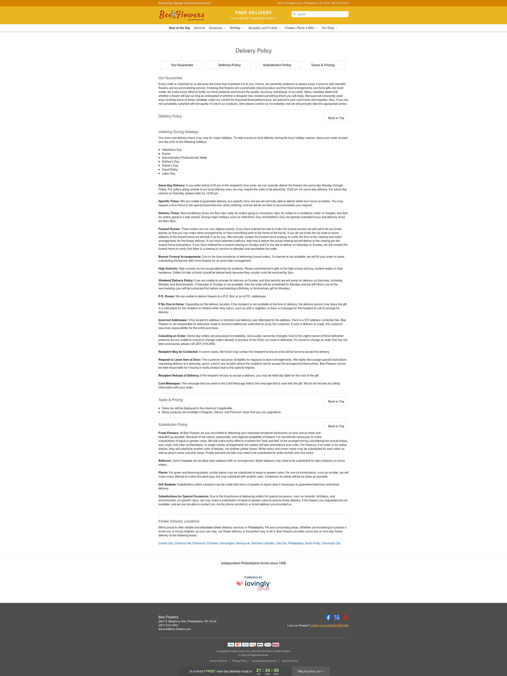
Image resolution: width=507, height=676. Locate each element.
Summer (199, 28)
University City (331, 543)
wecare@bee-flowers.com (174, 629)
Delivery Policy (229, 65)
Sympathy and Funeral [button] (263, 28)
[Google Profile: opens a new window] (337, 617)
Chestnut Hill (182, 543)
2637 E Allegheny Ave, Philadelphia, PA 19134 (187, 621)
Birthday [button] (235, 28)
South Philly (312, 543)
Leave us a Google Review (330, 625)
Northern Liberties (263, 543)
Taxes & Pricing (323, 65)
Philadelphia (295, 543)
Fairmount (199, 543)
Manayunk (243, 543)
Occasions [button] (216, 28)
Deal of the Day (179, 28)
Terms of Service (218, 661)
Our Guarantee (182, 65)
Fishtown (213, 543)
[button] (496, 659)
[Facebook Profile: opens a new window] (328, 617)
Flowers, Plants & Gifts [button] (300, 28)
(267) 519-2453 (168, 625)
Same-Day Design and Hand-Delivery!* (185, 3)
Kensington (227, 543)
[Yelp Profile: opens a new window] (346, 617)
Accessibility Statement (264, 661)
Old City (281, 543)
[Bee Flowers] (186, 15)
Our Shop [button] (328, 28)
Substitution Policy (277, 65)
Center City (165, 543)
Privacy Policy (239, 661)
